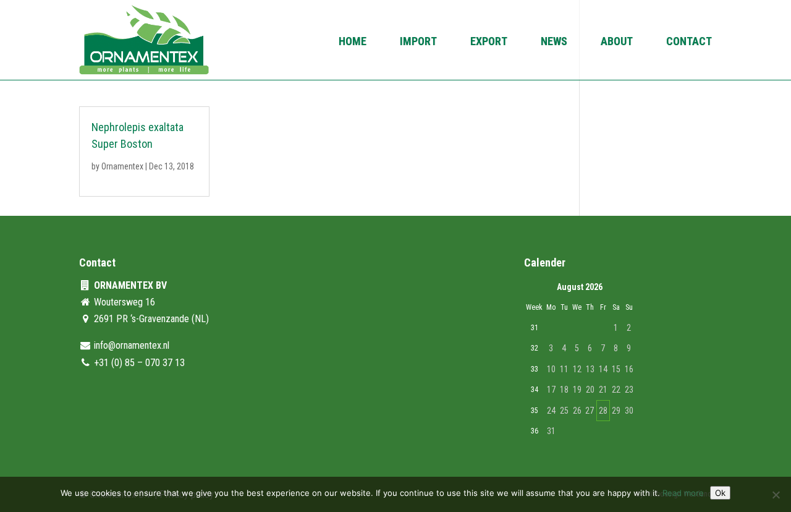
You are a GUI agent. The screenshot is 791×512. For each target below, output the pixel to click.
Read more (683, 493)
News (554, 42)
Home (352, 42)
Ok (720, 493)
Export (488, 42)
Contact (689, 42)
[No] (775, 495)
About (617, 42)
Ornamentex (122, 166)
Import (418, 42)
